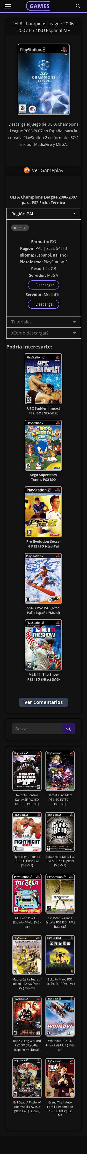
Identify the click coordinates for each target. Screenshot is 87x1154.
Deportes (20, 228)
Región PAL (22, 214)
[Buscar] (68, 729)
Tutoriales (21, 322)
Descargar (44, 285)
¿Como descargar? (30, 333)
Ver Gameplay (47, 170)
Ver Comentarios (43, 702)
